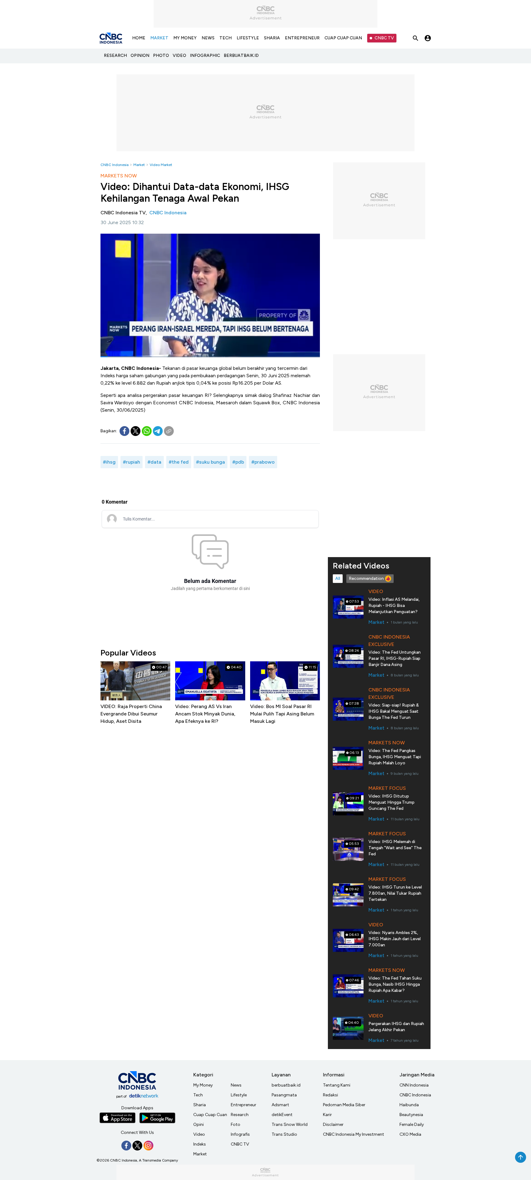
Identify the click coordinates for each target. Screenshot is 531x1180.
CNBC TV (384, 38)
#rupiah (131, 462)
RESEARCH (115, 55)
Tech (198, 1095)
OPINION (140, 55)
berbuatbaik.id (286, 1085)
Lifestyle (239, 1095)
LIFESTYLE (248, 38)
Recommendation (366, 578)
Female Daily (411, 1124)
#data (154, 462)
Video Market (161, 165)
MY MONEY (185, 38)
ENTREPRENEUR (302, 38)
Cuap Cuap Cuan (210, 1114)
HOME (138, 38)
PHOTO (161, 55)
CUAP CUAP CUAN (343, 38)
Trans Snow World (290, 1124)
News (236, 1085)
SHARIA (272, 38)
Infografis (240, 1134)
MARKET (159, 38)
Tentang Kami (336, 1085)
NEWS (208, 38)
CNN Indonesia (414, 1085)
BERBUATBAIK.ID (241, 55)
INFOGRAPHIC (205, 55)
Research (240, 1114)
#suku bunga (210, 462)
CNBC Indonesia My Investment (353, 1134)
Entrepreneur (243, 1104)
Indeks (199, 1144)
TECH (225, 38)
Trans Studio (284, 1134)
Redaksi (330, 1095)
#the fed (179, 462)
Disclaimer (333, 1124)
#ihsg (109, 462)
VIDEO (179, 55)
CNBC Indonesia (114, 165)
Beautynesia (411, 1114)
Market (139, 165)
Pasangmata (284, 1095)
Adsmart (280, 1104)
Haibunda (409, 1104)
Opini (198, 1124)
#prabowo (263, 462)
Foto (235, 1124)
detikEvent (282, 1114)
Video (199, 1134)
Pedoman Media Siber (344, 1104)
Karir (327, 1114)
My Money (203, 1085)
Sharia (199, 1104)
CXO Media (410, 1134)
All (337, 578)
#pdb (238, 462)
